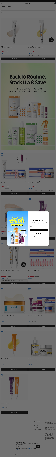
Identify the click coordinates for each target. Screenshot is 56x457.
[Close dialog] (48, 213)
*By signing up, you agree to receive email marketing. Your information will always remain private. (38, 237)
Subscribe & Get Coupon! (38, 230)
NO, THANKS (38, 233)
